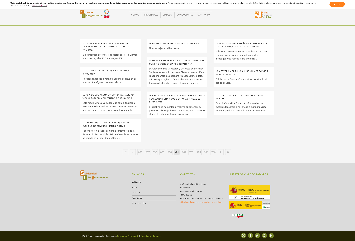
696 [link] (140, 152)
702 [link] (184, 152)
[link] (263, 17)
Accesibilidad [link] (217, 202)
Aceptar (337, 4)
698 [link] (155, 152)
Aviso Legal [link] (146, 236)
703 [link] (191, 152)
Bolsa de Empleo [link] (139, 203)
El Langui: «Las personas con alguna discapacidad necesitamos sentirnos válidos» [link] (106, 46)
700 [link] (170, 152)
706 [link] (213, 152)
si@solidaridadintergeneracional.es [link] (195, 202)
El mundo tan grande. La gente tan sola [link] (174, 43)
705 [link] (206, 152)
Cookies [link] (156, 236)
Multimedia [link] (136, 182)
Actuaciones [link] (137, 198)
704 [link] (199, 152)
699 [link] (162, 152)
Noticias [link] (135, 187)
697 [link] (147, 152)
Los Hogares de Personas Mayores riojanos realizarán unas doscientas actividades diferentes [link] (177, 98)
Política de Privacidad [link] (127, 236)
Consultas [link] (136, 192)
